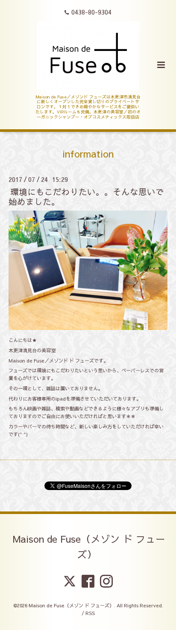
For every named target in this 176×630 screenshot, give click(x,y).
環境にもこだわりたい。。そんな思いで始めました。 (86, 196)
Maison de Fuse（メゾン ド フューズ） (89, 546)
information (88, 153)
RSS (90, 613)
